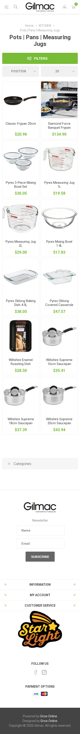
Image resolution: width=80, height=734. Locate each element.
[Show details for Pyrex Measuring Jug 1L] (59, 159)
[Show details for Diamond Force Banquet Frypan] (59, 100)
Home (29, 25)
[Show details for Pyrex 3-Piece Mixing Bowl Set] (20, 159)
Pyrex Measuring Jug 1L (59, 185)
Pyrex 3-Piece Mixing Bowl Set (21, 185)
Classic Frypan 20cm (21, 124)
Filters (41, 58)
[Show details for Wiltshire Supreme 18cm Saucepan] (20, 395)
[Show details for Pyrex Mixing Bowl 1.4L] (59, 218)
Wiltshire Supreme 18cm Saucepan (21, 421)
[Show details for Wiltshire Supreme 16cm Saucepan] (59, 336)
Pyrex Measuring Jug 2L (21, 244)
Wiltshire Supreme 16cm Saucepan (59, 362)
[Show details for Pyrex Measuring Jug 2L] (20, 218)
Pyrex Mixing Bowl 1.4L (59, 244)
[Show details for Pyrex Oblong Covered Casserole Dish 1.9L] (59, 277)
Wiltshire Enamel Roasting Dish (21, 362)
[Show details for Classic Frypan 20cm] (20, 100)
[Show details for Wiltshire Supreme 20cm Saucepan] (59, 395)
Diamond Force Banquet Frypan (59, 126)
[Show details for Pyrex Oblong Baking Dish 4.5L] (20, 277)
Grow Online (48, 716)
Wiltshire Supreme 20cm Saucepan (59, 421)
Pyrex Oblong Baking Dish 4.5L (21, 303)
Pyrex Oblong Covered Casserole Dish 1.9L (59, 305)
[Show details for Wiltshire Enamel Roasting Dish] (20, 336)
